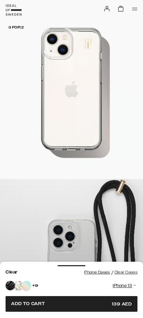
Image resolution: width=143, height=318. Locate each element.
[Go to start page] (14, 10)
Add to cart (71, 304)
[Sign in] (107, 9)
